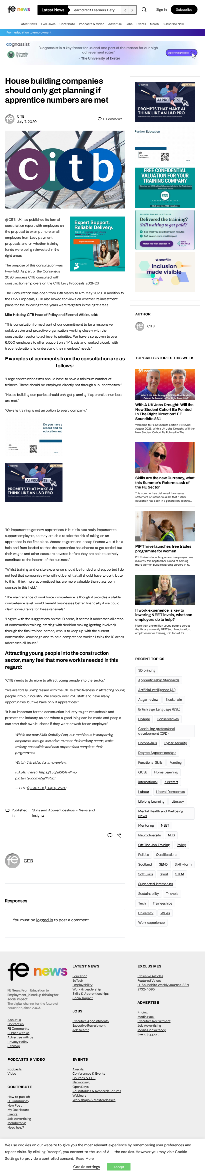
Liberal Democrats (170, 791)
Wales (165, 913)
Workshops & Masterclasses (94, 1100)
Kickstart (171, 782)
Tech (142, 903)
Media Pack (146, 1017)
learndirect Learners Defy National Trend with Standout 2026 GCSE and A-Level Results (97, 10)
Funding (176, 762)
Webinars (79, 1095)
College (144, 719)
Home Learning (166, 772)
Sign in (161, 9)
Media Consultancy (152, 1030)
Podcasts (15, 1069)
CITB (20, 116)
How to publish (19, 1097)
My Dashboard (18, 1110)
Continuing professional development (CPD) (156, 731)
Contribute (67, 24)
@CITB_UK (13, 219)
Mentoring (146, 825)
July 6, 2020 (56, 788)
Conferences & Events (88, 1073)
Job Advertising (149, 1025)
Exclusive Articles (150, 976)
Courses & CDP (84, 1078)
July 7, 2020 (27, 121)
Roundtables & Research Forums (96, 1091)
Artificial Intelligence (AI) (156, 690)
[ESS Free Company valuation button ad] (165, 187)
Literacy (178, 801)
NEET (165, 825)
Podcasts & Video (91, 24)
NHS (171, 835)
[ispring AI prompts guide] (33, 499)
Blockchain (174, 699)
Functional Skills (150, 762)
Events (141, 24)
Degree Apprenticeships (157, 752)
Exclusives (48, 24)
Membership (17, 1123)
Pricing (143, 1012)
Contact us (16, 1024)
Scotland (145, 864)
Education (79, 976)
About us (14, 1020)
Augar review (148, 699)
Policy (181, 845)
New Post (15, 1105)
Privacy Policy (18, 1042)
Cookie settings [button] (86, 1166)
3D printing (146, 670)
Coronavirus (147, 743)
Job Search (80, 1030)
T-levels (172, 893)
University (146, 913)
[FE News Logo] (19, 9)
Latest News (28, 24)
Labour (143, 791)
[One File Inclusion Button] (165, 271)
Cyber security (175, 743)
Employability (82, 985)
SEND (163, 864)
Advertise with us (20, 1037)
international (148, 782)
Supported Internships (155, 884)
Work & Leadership (86, 989)
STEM (179, 874)
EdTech (77, 980)
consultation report (19, 225)
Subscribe (184, 9)
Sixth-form (183, 864)
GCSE (142, 772)
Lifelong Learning (151, 801)
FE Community (18, 1028)
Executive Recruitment (89, 1025)
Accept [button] (119, 1167)
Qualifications (166, 854)
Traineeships (162, 903)
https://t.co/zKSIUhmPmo (57, 772)
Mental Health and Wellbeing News (160, 813)
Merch (154, 24)
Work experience (151, 922)
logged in (44, 920)
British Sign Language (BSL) (159, 709)
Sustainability (148, 893)
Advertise (115, 24)
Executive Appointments (90, 1021)
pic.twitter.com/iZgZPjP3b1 (35, 778)
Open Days (80, 1087)
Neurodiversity (149, 835)
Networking (81, 1082)
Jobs (129, 24)
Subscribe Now (173, 24)
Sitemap (14, 1046)
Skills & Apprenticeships (90, 993)
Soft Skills (145, 874)
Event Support (148, 1034)
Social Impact (82, 998)
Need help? (16, 1127)
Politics (143, 854)
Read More (85, 1158)
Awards (78, 1069)
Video (12, 1073)
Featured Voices (150, 980)
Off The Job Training (154, 845)
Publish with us (19, 1033)
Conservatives (168, 719)
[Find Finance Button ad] (165, 229)
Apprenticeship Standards (158, 680)
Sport (164, 874)
